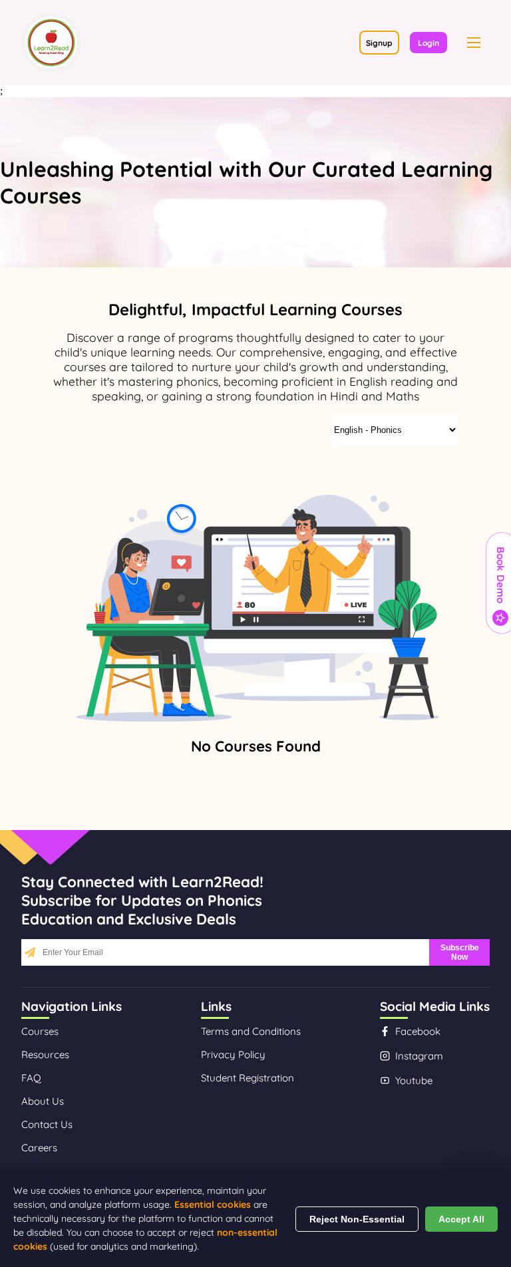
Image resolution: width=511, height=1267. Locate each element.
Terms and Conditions (251, 1031)
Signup (379, 43)
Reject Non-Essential (357, 1219)
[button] (474, 43)
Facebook (417, 1031)
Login (428, 43)
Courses (40, 1031)
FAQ (31, 1077)
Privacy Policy (233, 1054)
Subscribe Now (459, 952)
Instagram (419, 1056)
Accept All (461, 1219)
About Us (42, 1101)
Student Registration (247, 1077)
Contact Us (47, 1124)
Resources (45, 1054)
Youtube (413, 1080)
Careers (39, 1147)
